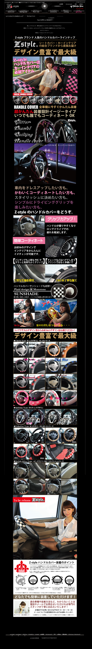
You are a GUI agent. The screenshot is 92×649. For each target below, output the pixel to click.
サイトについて (49, 634)
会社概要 (42, 634)
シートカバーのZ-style (34, 637)
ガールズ (37, 634)
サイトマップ (77, 634)
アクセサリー (31, 634)
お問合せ (59, 634)
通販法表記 (64, 634)
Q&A (76, 3)
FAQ (55, 634)
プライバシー (71, 634)
